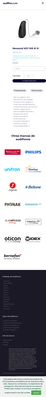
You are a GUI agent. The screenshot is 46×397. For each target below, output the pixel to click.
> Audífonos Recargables (10, 327)
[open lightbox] (29, 28)
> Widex (5, 345)
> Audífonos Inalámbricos (11, 325)
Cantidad (16, 76)
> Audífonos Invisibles (9, 321)
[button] (43, 3)
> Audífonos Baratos (9, 330)
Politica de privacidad (23, 376)
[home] (23, 8)
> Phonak (5, 342)
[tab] (20, 90)
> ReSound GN (7, 340)
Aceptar (36, 393)
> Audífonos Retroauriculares (12, 323)
